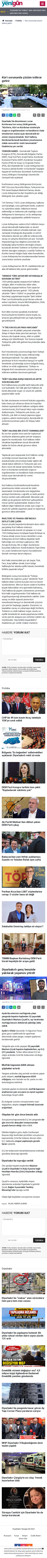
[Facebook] (3, 115)
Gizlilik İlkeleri (36, 1536)
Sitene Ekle (23, 1539)
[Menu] (42, 4)
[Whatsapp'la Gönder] (14, 115)
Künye (16, 1536)
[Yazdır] (18, 115)
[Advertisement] (23, 51)
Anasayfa (8, 21)
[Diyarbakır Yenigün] (12, 3)
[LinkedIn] (10, 115)
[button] (34, 115)
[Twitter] (7, 115)
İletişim (25, 1536)
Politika (19, 21)
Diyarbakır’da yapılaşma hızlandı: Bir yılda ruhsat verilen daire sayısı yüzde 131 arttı (27, 11)
